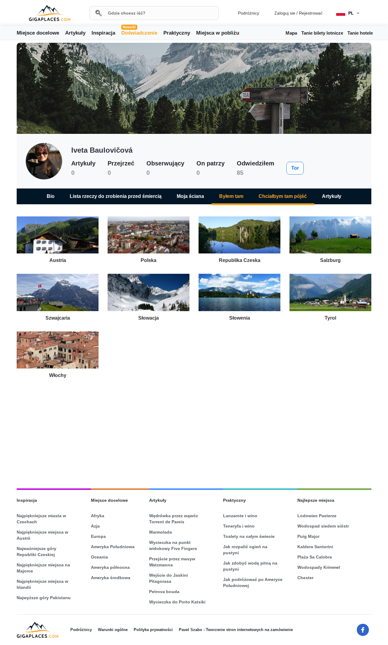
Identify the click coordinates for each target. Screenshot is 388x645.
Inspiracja (103, 33)
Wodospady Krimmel (318, 567)
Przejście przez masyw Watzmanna (172, 561)
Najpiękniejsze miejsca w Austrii (42, 535)
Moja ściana (190, 196)
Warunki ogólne (113, 629)
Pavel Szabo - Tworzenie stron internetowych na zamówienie (236, 629)
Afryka (97, 515)
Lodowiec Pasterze (316, 515)
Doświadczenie (139, 32)
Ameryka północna (110, 567)
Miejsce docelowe (38, 33)
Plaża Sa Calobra (314, 557)
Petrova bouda (164, 591)
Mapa (291, 33)
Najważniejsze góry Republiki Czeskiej (36, 551)
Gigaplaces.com (49, 13)
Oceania (99, 557)
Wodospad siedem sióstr (323, 526)
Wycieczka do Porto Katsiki (177, 601)
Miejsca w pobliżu (217, 33)
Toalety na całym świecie (249, 536)
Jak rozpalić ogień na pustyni (245, 549)
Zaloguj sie (284, 13)
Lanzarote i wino (240, 515)
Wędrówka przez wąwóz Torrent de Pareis (173, 518)
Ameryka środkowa (110, 577)
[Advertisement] (194, 431)
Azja (95, 526)
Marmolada (160, 532)
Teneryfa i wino (239, 526)
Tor (295, 168)
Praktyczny (176, 33)
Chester (305, 577)
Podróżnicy (248, 13)
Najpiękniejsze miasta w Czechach (41, 518)
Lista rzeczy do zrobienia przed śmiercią (116, 196)
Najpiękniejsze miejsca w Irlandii (42, 584)
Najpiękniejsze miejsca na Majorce (43, 567)
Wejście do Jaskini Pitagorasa (168, 578)
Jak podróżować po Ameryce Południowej (253, 582)
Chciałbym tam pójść (283, 196)
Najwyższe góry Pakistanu (44, 597)
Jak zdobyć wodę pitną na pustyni (250, 566)
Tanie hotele (360, 33)
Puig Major (308, 536)
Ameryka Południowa (113, 546)
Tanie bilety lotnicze (322, 33)
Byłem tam (231, 196)
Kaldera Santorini (315, 546)
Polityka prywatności (153, 629)
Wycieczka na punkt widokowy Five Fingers (173, 545)
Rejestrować (311, 13)
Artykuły (75, 33)
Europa (98, 536)
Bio (51, 196)
